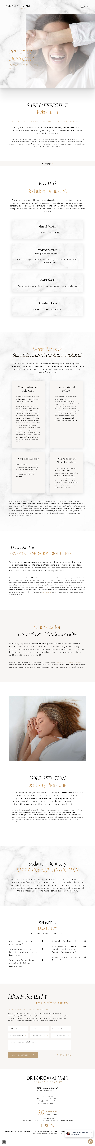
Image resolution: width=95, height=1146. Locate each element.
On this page (46, 164)
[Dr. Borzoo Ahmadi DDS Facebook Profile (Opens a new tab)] (41, 1125)
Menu (87, 7)
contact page (46, 592)
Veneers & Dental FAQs (66, 1120)
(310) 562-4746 (63, 1055)
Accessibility (54, 1120)
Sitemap (37, 1120)
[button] (4, 1142)
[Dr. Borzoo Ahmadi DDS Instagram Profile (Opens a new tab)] (46, 1125)
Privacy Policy (45, 1120)
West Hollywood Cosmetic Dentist (68, 662)
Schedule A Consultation (21, 1055)
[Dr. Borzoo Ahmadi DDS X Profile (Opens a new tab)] (52, 1125)
